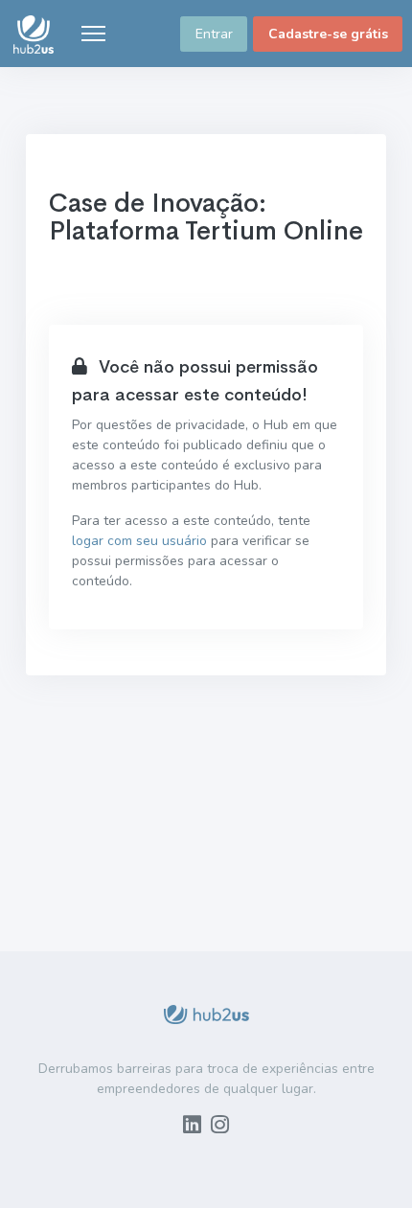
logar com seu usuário (139, 541)
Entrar (214, 34)
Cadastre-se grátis (328, 34)
